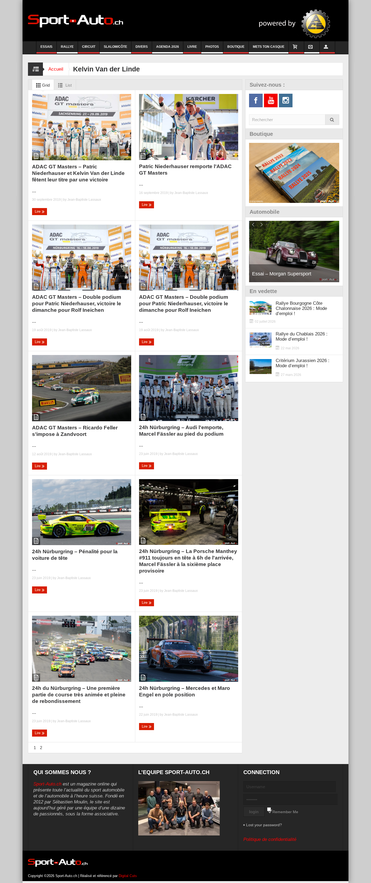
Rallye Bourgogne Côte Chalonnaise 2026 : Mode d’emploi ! (301, 308)
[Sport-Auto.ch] (75, 21)
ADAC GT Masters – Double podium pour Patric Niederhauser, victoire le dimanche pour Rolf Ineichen (76, 303)
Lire (38, 211)
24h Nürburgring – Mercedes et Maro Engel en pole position (184, 691)
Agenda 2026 (167, 47)
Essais (46, 47)
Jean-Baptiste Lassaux (84, 200)
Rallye (67, 47)
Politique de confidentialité (269, 839)
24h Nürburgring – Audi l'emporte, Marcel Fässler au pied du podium (181, 431)
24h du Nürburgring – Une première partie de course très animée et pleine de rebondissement (78, 694)
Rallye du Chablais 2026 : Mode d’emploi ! (302, 336)
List (68, 85)
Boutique (235, 47)
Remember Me (285, 812)
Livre (192, 47)
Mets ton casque (268, 47)
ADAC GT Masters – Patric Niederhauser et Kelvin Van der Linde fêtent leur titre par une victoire (78, 173)
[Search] (332, 119)
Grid (45, 85)
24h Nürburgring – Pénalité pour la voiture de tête (75, 555)
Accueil (55, 69)
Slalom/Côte (115, 47)
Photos (212, 47)
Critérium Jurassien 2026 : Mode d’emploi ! (302, 363)
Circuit (88, 47)
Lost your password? (264, 825)
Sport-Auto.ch (47, 784)
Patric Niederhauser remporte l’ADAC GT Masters (185, 170)
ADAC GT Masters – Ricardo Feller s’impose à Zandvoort (75, 431)
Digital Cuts (128, 876)
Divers (142, 47)
